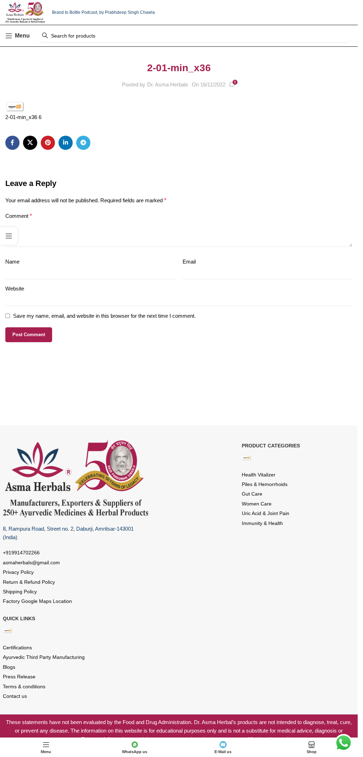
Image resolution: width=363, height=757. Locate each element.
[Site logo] (25, 12)
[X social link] (30, 143)
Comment (18, 216)
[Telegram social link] (83, 143)
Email (189, 262)
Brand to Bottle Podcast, (75, 12)
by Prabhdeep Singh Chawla (127, 12)
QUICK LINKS (19, 618)
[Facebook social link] (12, 143)
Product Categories (271, 445)
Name (12, 262)
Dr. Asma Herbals (167, 84)
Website (14, 289)
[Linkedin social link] (65, 143)
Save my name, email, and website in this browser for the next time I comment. (104, 316)
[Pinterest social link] (48, 143)
